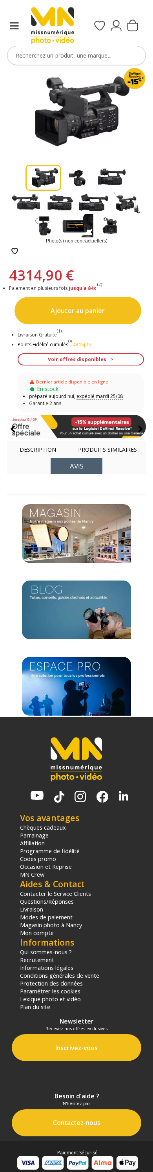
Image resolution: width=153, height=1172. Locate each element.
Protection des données (51, 983)
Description (38, 449)
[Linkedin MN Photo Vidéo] (123, 796)
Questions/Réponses (47, 901)
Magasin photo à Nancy (51, 925)
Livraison (31, 909)
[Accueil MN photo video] (53, 26)
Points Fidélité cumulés (43, 344)
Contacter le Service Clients (55, 893)
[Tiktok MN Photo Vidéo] (59, 797)
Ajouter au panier (78, 310)
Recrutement (37, 960)
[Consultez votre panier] (132, 26)
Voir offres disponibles (77, 359)
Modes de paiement (46, 917)
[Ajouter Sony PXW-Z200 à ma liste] (14, 252)
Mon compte (37, 933)
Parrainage (34, 835)
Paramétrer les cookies (50, 991)
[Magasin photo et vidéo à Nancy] (77, 533)
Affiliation (32, 843)
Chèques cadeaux (43, 827)
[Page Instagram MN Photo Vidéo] (80, 797)
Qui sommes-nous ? (46, 952)
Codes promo (38, 859)
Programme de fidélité (50, 851)
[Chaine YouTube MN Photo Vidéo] (37, 796)
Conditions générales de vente (59, 975)
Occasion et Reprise (46, 866)
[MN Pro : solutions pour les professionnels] (77, 686)
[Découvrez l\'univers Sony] (76, 426)
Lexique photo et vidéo (50, 999)
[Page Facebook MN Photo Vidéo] (102, 797)
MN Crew (32, 874)
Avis (77, 465)
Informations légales (46, 967)
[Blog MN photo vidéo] (77, 610)
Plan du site (35, 1007)
